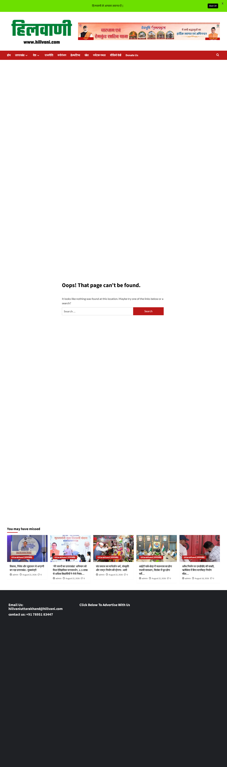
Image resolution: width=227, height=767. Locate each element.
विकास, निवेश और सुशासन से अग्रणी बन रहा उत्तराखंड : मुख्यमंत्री (27, 568)
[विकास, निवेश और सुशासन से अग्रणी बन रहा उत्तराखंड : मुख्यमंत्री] (27, 548)
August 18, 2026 (202, 578)
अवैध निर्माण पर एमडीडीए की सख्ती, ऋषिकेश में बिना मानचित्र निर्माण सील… (198, 570)
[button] (217, 55)
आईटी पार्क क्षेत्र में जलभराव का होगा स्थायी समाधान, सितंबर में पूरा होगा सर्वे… (155, 570)
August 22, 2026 (30, 574)
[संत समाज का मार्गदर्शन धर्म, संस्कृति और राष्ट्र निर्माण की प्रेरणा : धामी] (113, 548)
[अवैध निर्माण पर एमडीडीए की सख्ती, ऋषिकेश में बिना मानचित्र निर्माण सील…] (199, 548)
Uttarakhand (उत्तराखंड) (21, 557)
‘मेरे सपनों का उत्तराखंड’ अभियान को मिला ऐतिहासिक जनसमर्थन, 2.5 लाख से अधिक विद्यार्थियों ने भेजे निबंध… (70, 570)
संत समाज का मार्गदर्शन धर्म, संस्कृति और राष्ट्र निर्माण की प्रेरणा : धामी (112, 568)
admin (15, 574)
